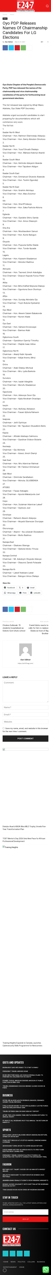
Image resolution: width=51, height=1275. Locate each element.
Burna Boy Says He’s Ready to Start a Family (20, 1067)
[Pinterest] (17, 47)
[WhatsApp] (23, 47)
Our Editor (9, 42)
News (12, 14)
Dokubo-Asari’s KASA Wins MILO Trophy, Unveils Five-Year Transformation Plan (24, 827)
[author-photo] (25, 656)
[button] (4, 1270)
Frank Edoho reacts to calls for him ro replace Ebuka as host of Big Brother (38, 629)
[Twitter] (11, 47)
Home (5, 14)
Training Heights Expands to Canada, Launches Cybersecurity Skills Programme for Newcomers (22, 1044)
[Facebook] (5, 47)
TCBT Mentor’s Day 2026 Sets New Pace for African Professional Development (24, 839)
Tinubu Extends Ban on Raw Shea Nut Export (21, 1111)
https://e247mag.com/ (25, 663)
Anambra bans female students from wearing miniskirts (25, 1180)
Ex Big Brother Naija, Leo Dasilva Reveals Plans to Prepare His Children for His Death (23, 1076)
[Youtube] (27, 1253)
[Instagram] (12, 1253)
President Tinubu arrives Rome (15, 1071)
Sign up (25, 1219)
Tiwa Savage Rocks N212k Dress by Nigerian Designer (23, 1190)
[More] (29, 47)
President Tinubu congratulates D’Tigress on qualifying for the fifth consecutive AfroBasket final (25, 1156)
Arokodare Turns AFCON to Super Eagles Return (22, 1146)
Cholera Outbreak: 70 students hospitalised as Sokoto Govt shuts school (14, 628)
